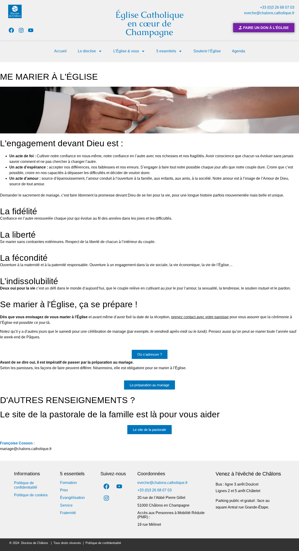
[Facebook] (11, 30)
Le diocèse (87, 51)
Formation (68, 483)
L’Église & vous (126, 51)
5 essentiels (166, 51)
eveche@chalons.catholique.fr (269, 13)
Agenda (238, 51)
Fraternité (68, 513)
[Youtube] (31, 30)
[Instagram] (21, 30)
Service (66, 505)
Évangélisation (72, 498)
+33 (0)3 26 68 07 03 (277, 7)
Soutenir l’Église (207, 51)
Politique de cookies (31, 495)
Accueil (60, 51)
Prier (64, 490)
